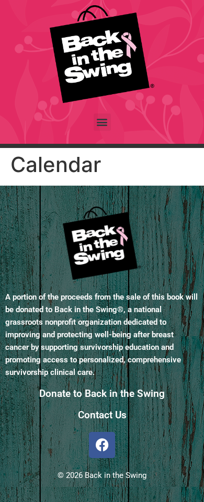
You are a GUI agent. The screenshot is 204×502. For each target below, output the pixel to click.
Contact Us (102, 415)
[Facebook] (102, 445)
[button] (102, 122)
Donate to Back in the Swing (102, 393)
